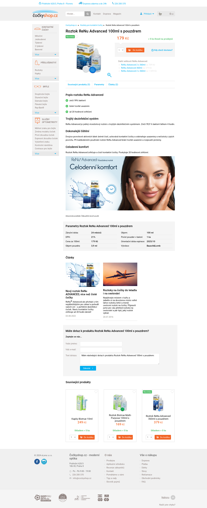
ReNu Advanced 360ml (131, 68)
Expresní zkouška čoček (46, 138)
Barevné (38, 49)
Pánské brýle (41, 104)
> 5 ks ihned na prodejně (160, 39)
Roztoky (39, 70)
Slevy (144, 471)
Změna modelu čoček (45, 131)
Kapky (38, 73)
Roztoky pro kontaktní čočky (91, 25)
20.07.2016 (108, 317)
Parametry (99, 84)
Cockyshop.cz (71, 25)
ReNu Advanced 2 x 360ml (133, 65)
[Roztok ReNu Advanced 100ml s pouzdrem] (89, 58)
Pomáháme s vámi (115, 474)
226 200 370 (78, 474)
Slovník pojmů (113, 481)
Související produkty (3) (79, 84)
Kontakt (97, 13)
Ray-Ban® (39, 107)
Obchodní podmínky (151, 478)
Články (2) (113, 84)
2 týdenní (39, 46)
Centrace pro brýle (43, 148)
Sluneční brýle (41, 97)
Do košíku (137, 50)
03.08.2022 (71, 316)
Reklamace (147, 474)
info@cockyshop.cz (82, 478)
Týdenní (38, 42)
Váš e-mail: (71, 349)
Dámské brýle (41, 101)
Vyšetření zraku (42, 142)
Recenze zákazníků (115, 467)
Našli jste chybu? (167, 504)
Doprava (107, 13)
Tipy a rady (111, 478)
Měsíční (38, 36)
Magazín (117, 13)
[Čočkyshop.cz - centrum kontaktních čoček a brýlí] (45, 14)
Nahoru (165, 497)
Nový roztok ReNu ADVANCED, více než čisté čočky (81, 294)
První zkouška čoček (44, 135)
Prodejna (110, 460)
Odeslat (87, 368)
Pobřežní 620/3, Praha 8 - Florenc (57, 3)
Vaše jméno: (71, 343)
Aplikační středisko (115, 464)
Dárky (144, 467)
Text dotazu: (71, 355)
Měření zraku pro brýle (45, 128)
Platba (145, 464)
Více (37, 54)
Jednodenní (40, 39)
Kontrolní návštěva (43, 145)
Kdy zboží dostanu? (163, 50)
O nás (108, 455)
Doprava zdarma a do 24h (95, 3)
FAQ (143, 481)
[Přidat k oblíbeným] (76, 37)
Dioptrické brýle (42, 94)
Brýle (46, 86)
